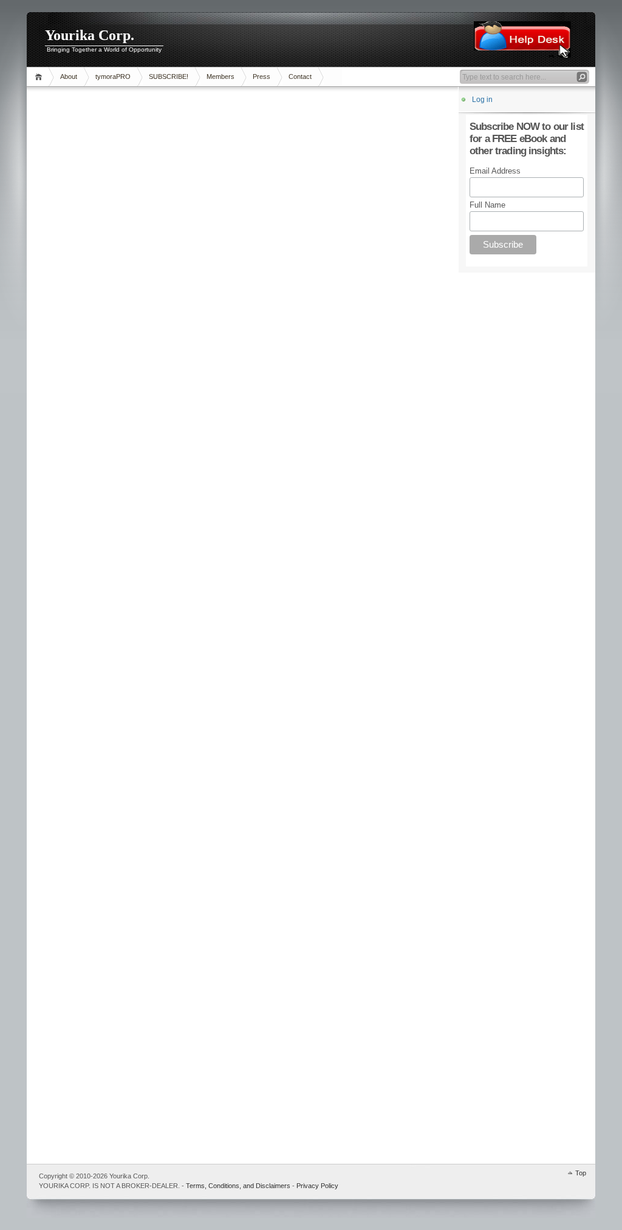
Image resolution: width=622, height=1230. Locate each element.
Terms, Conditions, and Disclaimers (238, 1185)
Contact (300, 76)
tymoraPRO (113, 76)
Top (580, 1173)
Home (40, 76)
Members (220, 76)
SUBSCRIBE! (168, 76)
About (68, 76)
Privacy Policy (317, 1185)
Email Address (495, 170)
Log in (482, 99)
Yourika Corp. (89, 35)
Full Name (487, 204)
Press (261, 76)
